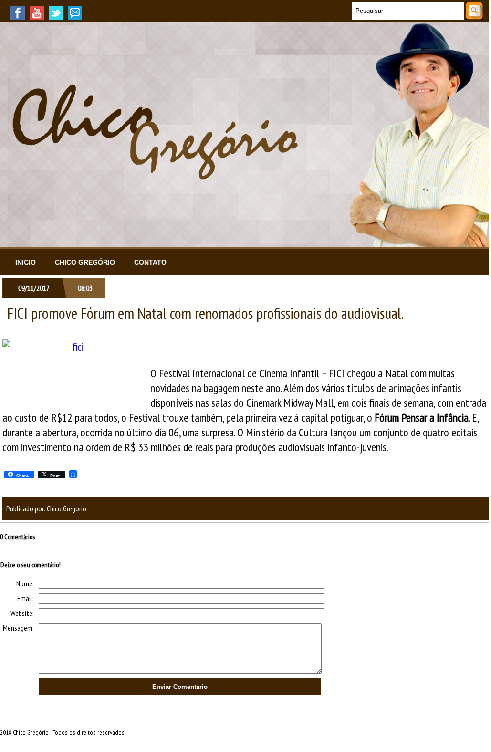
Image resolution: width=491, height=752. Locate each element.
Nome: (25, 583)
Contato (150, 262)
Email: (25, 598)
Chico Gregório (85, 262)
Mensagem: (18, 628)
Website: (22, 613)
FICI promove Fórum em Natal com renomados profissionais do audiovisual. (205, 313)
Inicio (25, 262)
